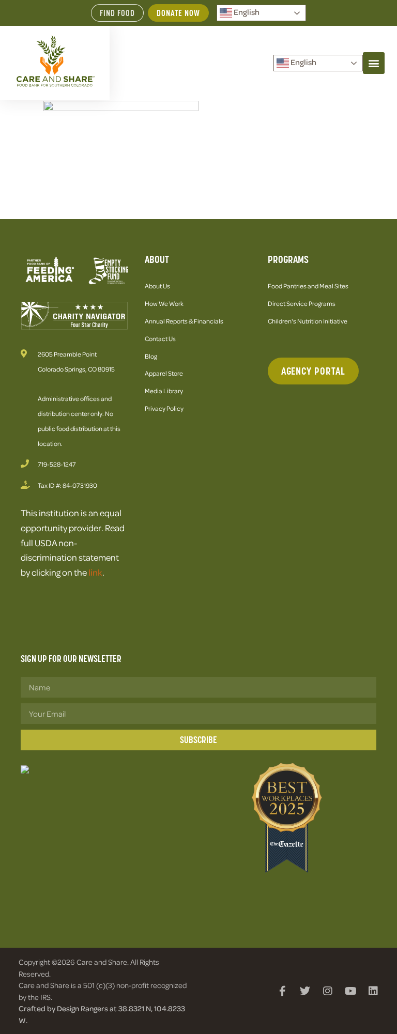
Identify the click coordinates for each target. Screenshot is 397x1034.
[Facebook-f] (282, 991)
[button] (374, 63)
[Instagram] (328, 991)
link (95, 572)
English (245, 12)
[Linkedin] (373, 991)
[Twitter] (305, 991)
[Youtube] (350, 991)
